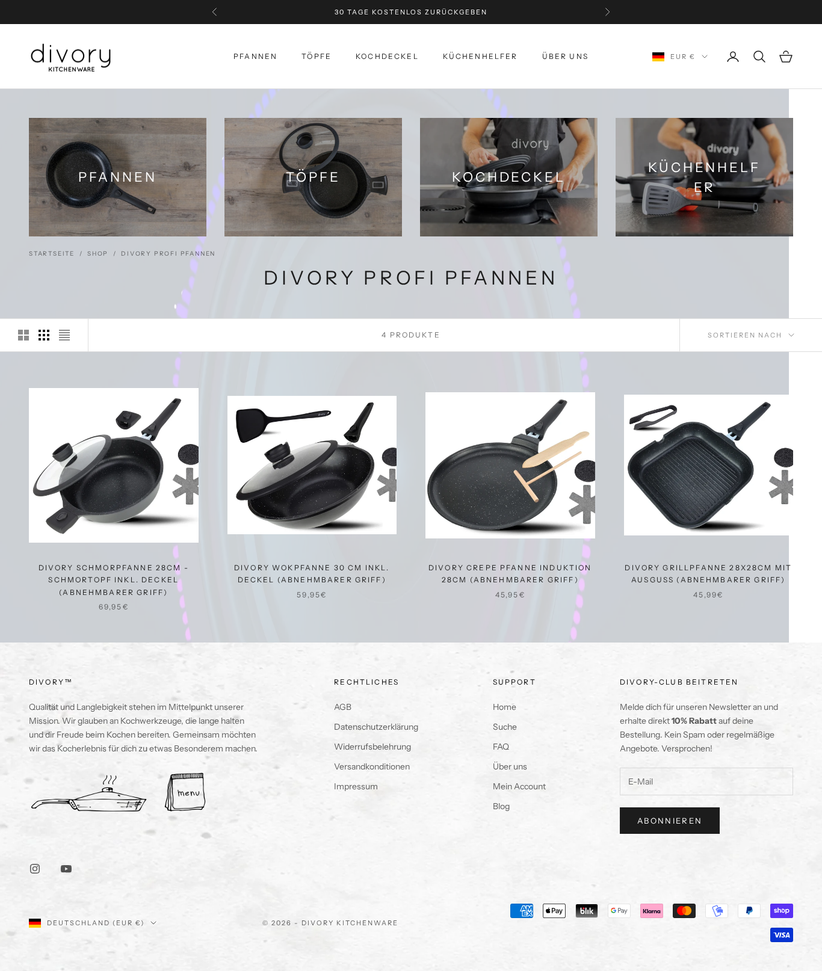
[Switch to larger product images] (23, 335)
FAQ (501, 746)
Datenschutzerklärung (376, 726)
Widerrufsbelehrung (372, 746)
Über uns (565, 56)
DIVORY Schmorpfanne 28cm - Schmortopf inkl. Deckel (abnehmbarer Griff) (114, 580)
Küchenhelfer (480, 56)
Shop (97, 253)
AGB (342, 706)
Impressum (356, 786)
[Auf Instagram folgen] (35, 869)
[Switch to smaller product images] (44, 335)
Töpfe (316, 56)
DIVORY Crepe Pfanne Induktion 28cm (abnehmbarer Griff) (510, 573)
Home (504, 706)
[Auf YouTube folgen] (66, 869)
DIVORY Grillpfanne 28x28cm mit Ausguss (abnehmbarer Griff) (708, 573)
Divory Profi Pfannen (168, 253)
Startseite (52, 253)
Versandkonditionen (372, 766)
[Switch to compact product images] (64, 335)
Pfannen (255, 56)
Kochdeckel (387, 56)
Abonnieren (669, 820)
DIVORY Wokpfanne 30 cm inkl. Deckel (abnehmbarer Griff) (311, 573)
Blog (501, 806)
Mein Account (519, 786)
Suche (505, 726)
